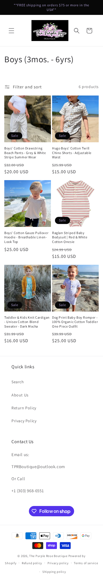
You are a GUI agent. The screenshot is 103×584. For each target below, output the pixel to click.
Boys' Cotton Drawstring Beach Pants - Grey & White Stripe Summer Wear (25, 152)
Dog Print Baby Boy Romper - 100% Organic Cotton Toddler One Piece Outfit (75, 321)
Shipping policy (54, 572)
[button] (11, 30)
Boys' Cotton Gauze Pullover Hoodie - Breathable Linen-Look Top (26, 237)
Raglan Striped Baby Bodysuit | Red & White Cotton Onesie (69, 237)
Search (17, 381)
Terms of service (86, 563)
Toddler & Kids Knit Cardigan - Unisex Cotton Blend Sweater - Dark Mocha (27, 321)
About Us (20, 395)
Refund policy (32, 563)
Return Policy (23, 407)
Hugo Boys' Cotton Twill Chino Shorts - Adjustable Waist (72, 152)
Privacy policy (58, 563)
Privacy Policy (23, 420)
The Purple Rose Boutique (48, 556)
